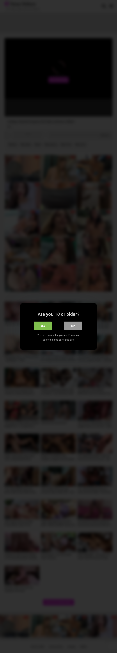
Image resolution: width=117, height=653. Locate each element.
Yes (43, 325)
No (73, 325)
